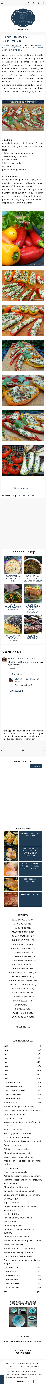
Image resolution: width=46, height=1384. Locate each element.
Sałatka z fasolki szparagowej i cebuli (22, 1241)
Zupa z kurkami (11, 1203)
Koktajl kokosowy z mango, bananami (22, 1176)
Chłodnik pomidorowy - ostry (18, 1153)
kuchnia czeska (21, 944)
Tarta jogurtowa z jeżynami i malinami (22, 1141)
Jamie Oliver (20, 924)
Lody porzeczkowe (13, 1118)
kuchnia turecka (21, 989)
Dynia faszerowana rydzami (13, 607)
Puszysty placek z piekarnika (18, 1133)
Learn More (21, 1381)
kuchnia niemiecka (21, 964)
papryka (14, 48)
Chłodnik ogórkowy (13, 1226)
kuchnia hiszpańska (21, 956)
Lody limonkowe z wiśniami (17, 1137)
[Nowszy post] (2, 750)
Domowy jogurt (11, 1199)
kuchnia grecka (21, 952)
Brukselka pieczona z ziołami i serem (33, 578)
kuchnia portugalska (20, 973)
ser (6, 50)
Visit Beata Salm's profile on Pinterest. (23, 1341)
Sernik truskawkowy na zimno (18, 1252)
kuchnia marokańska (21, 960)
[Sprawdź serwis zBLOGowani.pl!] (23, 489)
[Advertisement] (23, 525)
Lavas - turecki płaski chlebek (18, 1157)
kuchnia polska (21, 968)
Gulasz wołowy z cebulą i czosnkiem (22, 1195)
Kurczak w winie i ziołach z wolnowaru (23, 1111)
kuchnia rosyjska (21, 977)
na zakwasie (21, 1005)
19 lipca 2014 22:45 (25, 658)
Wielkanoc (20, 928)
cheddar (38, 46)
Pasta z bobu (10, 1222)
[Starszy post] (44, 750)
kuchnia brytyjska (21, 940)
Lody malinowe (11, 1168)
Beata (18, 679)
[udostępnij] (19, 496)
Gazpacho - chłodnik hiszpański (19, 1191)
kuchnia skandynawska (21, 981)
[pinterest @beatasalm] (43, 3)
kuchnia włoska (20, 993)
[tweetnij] (24, 496)
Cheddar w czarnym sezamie (13, 638)
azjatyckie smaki (21, 932)
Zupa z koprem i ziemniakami (18, 1256)
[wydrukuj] (38, 496)
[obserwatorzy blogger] (38, 3)
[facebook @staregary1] (28, 3)
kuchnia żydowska (21, 997)
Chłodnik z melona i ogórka (17, 1237)
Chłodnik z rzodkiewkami (16, 1187)
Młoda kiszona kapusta (15, 1115)
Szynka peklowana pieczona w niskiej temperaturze (31, 866)
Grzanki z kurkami (12, 1145)
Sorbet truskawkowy (13, 1245)
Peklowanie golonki (30, 894)
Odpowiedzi (17, 674)
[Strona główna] (23, 751)
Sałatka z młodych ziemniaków (19, 1107)
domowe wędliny (21, 936)
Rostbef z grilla (11, 1214)
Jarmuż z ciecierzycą (14, 1130)
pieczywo (20, 1009)
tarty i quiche (21, 1013)
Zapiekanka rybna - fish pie (13, 578)
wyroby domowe (21, 1017)
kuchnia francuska (21, 948)
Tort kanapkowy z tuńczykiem (18, 1218)
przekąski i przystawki (32, 48)
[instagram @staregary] (33, 3)
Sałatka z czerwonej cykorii (17, 1149)
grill (5, 48)
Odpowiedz (14, 668)
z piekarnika (15, 50)
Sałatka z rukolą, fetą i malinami (19, 1249)
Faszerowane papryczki (15, 1172)
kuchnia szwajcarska (21, 985)
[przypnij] (28, 496)
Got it (30, 1381)
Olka (11, 658)
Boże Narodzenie (21, 920)
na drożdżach (20, 1001)
